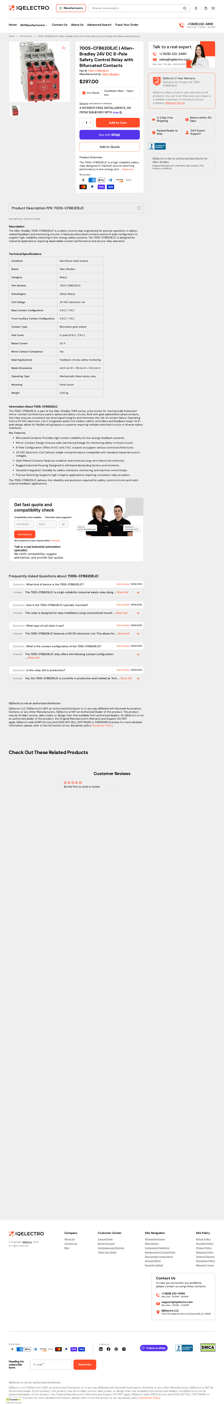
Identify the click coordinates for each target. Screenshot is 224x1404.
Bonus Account (106, 1243)
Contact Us (70, 1243)
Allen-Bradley (111, 472)
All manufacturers (155, 1239)
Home (12, 434)
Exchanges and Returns (111, 1247)
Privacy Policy (204, 1247)
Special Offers (153, 1260)
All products (152, 1243)
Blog (66, 1247)
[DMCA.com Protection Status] (208, 1351)
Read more (128, 567)
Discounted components (159, 1256)
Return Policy (203, 1239)
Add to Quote (110, 545)
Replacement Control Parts (160, 1252)
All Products (26, 434)
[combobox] (139, 8)
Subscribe (84, 1364)
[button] (196, 8)
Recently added (154, 1265)
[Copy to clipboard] (139, 606)
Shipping (83, 501)
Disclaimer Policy (102, 1124)
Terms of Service (205, 1256)
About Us (69, 1239)
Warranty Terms (175, 501)
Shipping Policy (205, 1252)
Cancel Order (105, 1239)
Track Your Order (107, 1252)
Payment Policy (205, 1243)
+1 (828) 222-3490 (200, 24)
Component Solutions (157, 1247)
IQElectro (27, 1242)
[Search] (185, 8)
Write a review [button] (141, 1188)
